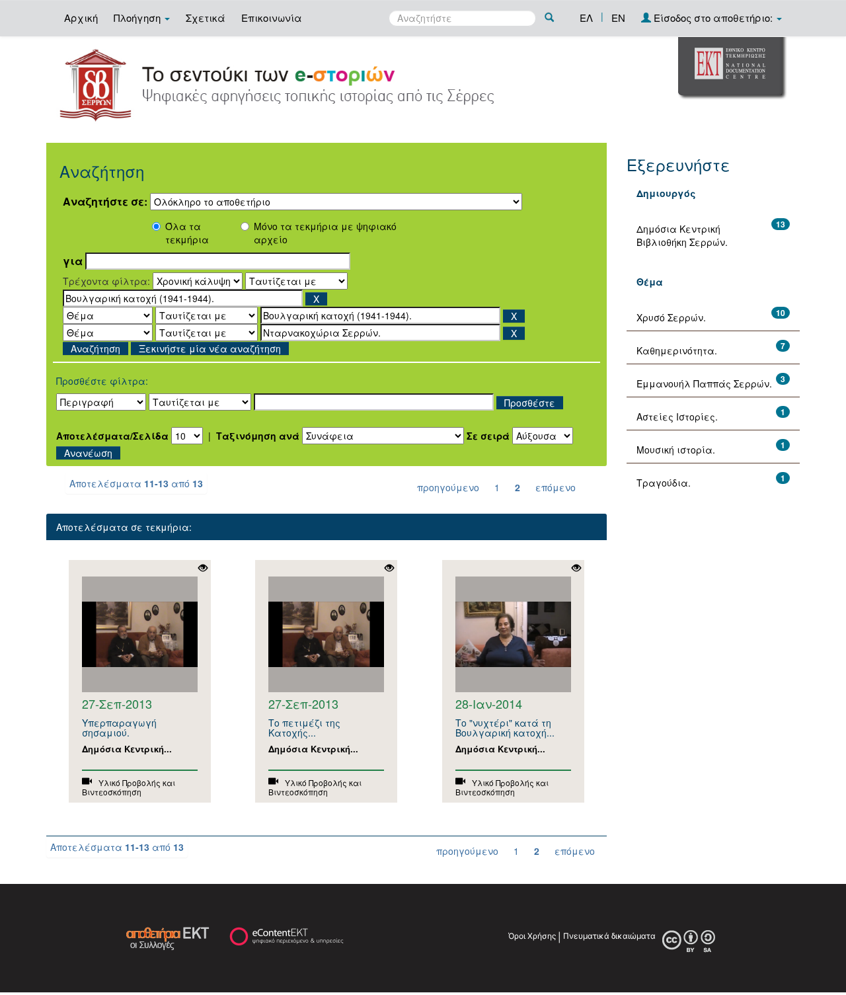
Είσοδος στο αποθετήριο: (713, 17)
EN (618, 17)
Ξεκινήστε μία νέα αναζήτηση (210, 348)
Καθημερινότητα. (676, 350)
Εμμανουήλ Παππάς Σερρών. (704, 383)
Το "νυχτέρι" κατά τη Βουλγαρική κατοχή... (505, 727)
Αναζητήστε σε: (105, 201)
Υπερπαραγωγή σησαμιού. (119, 727)
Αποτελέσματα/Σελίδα (112, 435)
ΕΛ (586, 17)
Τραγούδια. (663, 482)
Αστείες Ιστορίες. (677, 416)
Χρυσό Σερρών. (671, 317)
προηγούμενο (448, 487)
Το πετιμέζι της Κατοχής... (304, 727)
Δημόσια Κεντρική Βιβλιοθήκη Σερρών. (682, 235)
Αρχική (81, 17)
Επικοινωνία (271, 17)
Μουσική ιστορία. (675, 449)
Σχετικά (205, 17)
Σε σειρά (488, 435)
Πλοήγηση (138, 17)
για (73, 261)
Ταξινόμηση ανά (257, 435)
